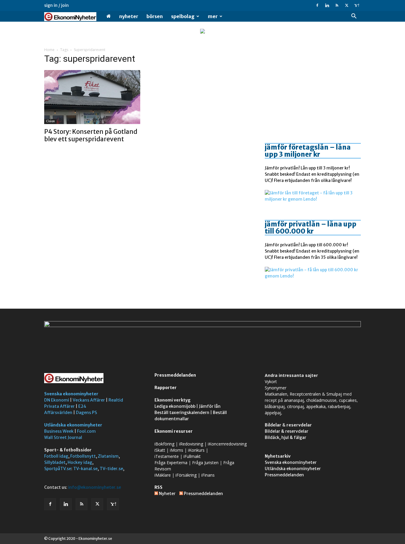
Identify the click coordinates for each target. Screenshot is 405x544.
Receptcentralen (305, 394)
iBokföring (164, 444)
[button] (354, 17)
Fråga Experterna (170, 462)
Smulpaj (334, 394)
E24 (82, 406)
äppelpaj (273, 412)
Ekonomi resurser (173, 431)
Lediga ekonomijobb (174, 406)
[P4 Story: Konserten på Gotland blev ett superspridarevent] (92, 97)
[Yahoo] (356, 5)
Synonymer (275, 388)
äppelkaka (316, 406)
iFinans (208, 475)
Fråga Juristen (205, 462)
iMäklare (162, 475)
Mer (213, 16)
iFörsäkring (186, 475)
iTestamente (166, 456)
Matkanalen (276, 394)
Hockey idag (80, 462)
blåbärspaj (275, 406)
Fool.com (86, 431)
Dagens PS (86, 412)
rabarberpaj (339, 406)
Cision (50, 121)
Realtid (116, 400)
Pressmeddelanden (175, 375)
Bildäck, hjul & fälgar (285, 437)
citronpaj (295, 406)
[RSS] (336, 5)
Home (49, 49)
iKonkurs (196, 450)
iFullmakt (192, 456)
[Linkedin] (327, 5)
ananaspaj (294, 400)
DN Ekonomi (56, 400)
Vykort (271, 381)
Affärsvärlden (58, 412)
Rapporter (165, 387)
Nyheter (128, 16)
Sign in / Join (56, 5)
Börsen (154, 16)
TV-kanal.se (85, 468)
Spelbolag (182, 16)
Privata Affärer (59, 406)
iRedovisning (191, 444)
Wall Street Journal (63, 437)
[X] (346, 5)
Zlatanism (108, 456)
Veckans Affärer (89, 400)
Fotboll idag (56, 456)
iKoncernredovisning (227, 444)
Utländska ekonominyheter (73, 425)
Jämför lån (210, 406)
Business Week (59, 431)
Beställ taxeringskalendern (181, 412)
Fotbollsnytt (83, 456)
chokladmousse (321, 400)
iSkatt (159, 450)
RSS (158, 487)
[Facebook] (317, 5)
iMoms (176, 450)
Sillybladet (55, 462)
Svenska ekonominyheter (71, 393)
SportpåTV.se (57, 468)
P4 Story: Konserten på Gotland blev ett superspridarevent (90, 135)
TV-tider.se (111, 468)
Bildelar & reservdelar (286, 431)
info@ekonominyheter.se (94, 487)
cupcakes (348, 400)
